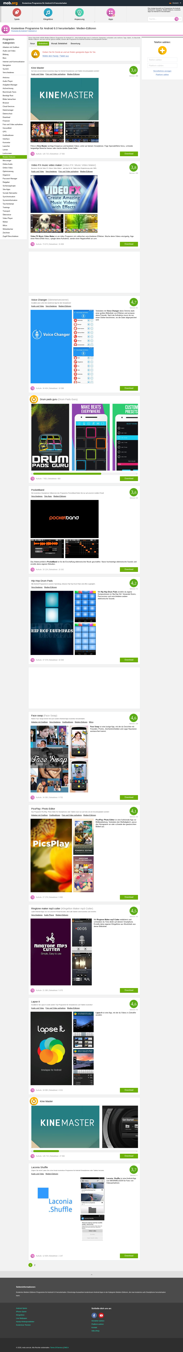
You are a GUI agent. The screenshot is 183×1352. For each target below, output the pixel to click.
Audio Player (8, 81)
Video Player (8, 218)
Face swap (37, 715)
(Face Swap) (50, 715)
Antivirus (6, 78)
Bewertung (75, 43)
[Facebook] (95, 1317)
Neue (32, 43)
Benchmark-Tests (9, 92)
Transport (6, 211)
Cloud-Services (8, 106)
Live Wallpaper (21, 1318)
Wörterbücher (8, 229)
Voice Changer (39, 299)
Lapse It (35, 1001)
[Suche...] (177, 19)
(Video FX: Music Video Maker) (79, 165)
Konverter (6, 142)
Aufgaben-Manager (10, 85)
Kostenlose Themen (23, 1325)
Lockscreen (7, 153)
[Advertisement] (14, 284)
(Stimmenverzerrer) (57, 299)
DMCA (66, 1348)
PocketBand (37, 490)
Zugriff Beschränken (10, 236)
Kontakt (94, 1327)
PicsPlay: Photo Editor (43, 808)
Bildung (5, 54)
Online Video (8, 168)
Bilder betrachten (9, 99)
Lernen (5, 150)
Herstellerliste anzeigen (162, 71)
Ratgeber (6, 182)
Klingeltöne (20, 1315)
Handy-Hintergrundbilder (25, 1322)
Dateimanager (8, 110)
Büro (4, 58)
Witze (5, 225)
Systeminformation (10, 200)
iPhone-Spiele (21, 1312)
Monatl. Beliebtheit (59, 43)
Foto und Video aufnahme (13, 124)
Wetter (5, 222)
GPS (4, 132)
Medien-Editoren (9, 157)
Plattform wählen (162, 75)
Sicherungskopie (9, 186)
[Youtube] (102, 1317)
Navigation (7, 65)
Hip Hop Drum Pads (42, 580)
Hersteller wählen (98, 1321)
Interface (6, 139)
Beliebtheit (43, 43)
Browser (6, 103)
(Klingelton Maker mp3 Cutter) (76, 908)
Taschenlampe (8, 204)
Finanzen (6, 121)
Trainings (6, 207)
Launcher (6, 146)
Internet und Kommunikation (14, 62)
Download (6, 117)
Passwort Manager (10, 179)
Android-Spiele (21, 1308)
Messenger (7, 161)
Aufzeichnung (8, 88)
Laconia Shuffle (39, 1167)
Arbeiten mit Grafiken (11, 47)
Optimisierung (8, 171)
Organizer (6, 175)
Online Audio (7, 164)
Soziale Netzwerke (10, 193)
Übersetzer (7, 215)
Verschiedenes (8, 72)
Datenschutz (7, 114)
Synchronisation (9, 197)
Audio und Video (9, 51)
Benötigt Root (8, 96)
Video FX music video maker (46, 165)
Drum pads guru (59, 399)
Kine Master (37, 68)
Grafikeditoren (8, 135)
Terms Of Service (56, 1348)
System (6, 69)
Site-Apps (6, 189)
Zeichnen (6, 233)
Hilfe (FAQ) (95, 1331)
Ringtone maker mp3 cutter (45, 908)
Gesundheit (7, 128)
